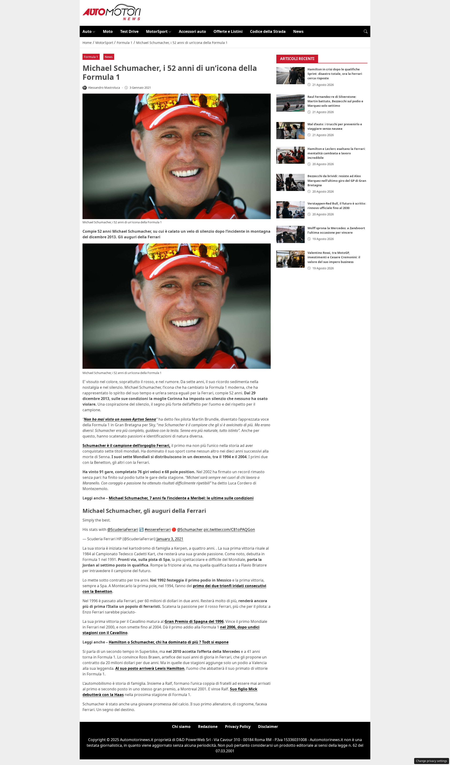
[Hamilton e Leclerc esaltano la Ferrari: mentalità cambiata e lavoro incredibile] (290, 155)
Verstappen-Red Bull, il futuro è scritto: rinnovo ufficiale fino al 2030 (337, 206)
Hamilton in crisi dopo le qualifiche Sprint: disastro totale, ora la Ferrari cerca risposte (335, 73)
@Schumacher (190, 529)
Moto (108, 31)
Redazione (208, 726)
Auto (87, 31)
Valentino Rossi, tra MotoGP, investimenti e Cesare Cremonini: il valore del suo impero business (334, 257)
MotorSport (157, 31)
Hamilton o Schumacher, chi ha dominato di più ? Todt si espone (169, 642)
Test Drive (129, 31)
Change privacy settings (431, 761)
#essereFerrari (158, 529)
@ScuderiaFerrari (122, 529)
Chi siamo (181, 726)
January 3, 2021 (170, 538)
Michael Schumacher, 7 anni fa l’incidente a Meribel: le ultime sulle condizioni (181, 498)
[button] (366, 31)
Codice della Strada (268, 31)
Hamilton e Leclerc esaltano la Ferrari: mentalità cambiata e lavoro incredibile (337, 153)
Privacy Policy (238, 726)
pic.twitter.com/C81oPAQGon (229, 529)
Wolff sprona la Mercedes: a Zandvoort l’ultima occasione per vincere (336, 230)
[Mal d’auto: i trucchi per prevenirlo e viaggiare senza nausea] (290, 130)
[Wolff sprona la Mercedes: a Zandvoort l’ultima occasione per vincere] (290, 234)
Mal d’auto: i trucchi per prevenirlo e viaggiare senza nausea (335, 126)
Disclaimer (268, 726)
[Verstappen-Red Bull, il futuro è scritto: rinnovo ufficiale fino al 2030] (290, 210)
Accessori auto (192, 31)
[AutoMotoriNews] (111, 12)
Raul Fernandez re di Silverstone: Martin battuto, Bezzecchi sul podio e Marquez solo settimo (335, 101)
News (298, 31)
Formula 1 (91, 57)
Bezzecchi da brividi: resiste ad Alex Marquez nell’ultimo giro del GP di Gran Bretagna (337, 180)
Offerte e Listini (228, 31)
